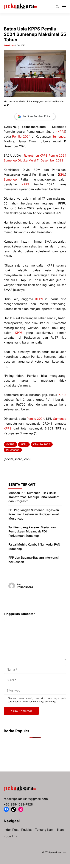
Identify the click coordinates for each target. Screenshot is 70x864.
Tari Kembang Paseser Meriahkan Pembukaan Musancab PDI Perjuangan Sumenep (32, 531)
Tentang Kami (44, 829)
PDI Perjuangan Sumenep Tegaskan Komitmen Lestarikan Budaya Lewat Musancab (33, 514)
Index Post (11, 829)
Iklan (60, 829)
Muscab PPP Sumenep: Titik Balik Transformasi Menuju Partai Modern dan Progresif (34, 497)
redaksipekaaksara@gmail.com (26, 799)
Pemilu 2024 (21, 136)
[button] (57, 6)
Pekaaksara (9, 45)
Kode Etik (10, 836)
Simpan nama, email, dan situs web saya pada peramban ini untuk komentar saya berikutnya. (37, 700)
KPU (62, 174)
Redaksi (26, 829)
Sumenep (58, 136)
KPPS (61, 131)
